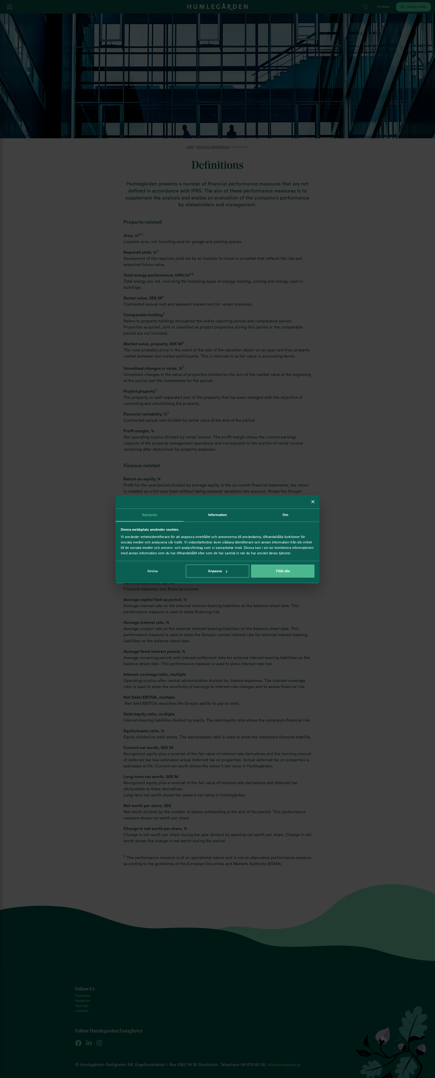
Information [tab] (217, 515)
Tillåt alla (283, 571)
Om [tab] (285, 515)
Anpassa (215, 571)
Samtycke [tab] (149, 515)
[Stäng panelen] (312, 501)
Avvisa (152, 571)
